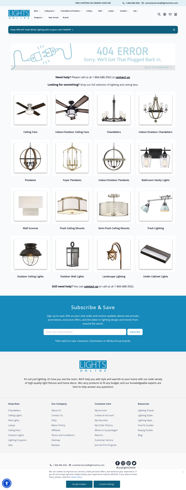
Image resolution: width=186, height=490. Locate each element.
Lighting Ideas (145, 420)
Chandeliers (14, 410)
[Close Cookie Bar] (183, 472)
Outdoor (123, 11)
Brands (66, 17)
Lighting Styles (145, 415)
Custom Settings (106, 484)
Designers (38, 17)
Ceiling (89, 11)
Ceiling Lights (15, 415)
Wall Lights (13, 420)
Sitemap (55, 440)
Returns (99, 435)
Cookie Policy (76, 477)
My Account (101, 410)
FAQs (54, 420)
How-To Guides (146, 425)
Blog (140, 435)
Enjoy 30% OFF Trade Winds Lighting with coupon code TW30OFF (41, 29)
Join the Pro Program (106, 445)
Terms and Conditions (62, 435)
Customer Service (104, 440)
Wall (100, 11)
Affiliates (55, 430)
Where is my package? (106, 430)
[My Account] (164, 14)
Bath (36, 11)
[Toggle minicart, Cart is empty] (175, 14)
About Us (56, 410)
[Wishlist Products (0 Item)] (170, 14)
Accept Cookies (79, 484)
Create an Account (104, 415)
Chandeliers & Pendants (70, 11)
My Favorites (101, 420)
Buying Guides (145, 430)
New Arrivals (54, 17)
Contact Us (57, 415)
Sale (135, 11)
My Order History (104, 425)
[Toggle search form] (159, 14)
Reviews (55, 445)
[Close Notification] (174, 29)
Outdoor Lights (16, 435)
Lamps (110, 11)
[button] (7, 483)
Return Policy (58, 425)
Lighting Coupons (17, 440)
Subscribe (135, 331)
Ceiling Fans (49, 11)
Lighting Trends (146, 410)
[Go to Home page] (19, 14)
